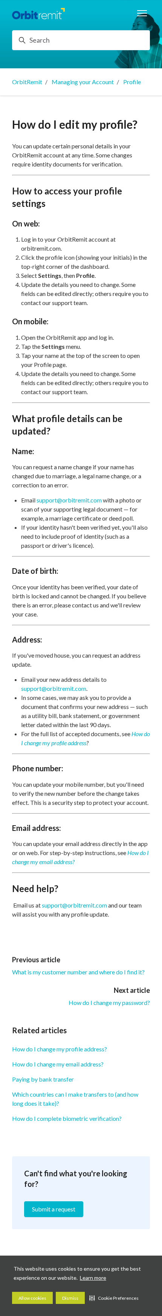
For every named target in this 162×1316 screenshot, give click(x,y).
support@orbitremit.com (69, 500)
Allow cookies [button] (32, 1298)
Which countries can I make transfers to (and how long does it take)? (75, 1099)
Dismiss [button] (70, 1298)
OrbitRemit (27, 81)
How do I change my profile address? (59, 1048)
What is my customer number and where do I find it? (78, 971)
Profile (132, 81)
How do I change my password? (109, 1002)
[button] (114, 1298)
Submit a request (53, 1209)
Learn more (93, 1277)
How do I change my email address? (58, 1064)
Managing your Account (83, 81)
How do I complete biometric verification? (67, 1118)
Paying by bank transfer (43, 1079)
